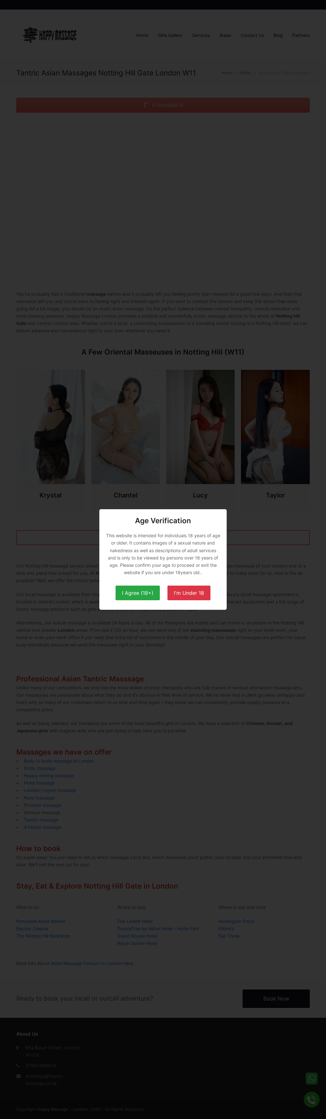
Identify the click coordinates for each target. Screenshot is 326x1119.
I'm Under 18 (189, 593)
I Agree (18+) (137, 593)
